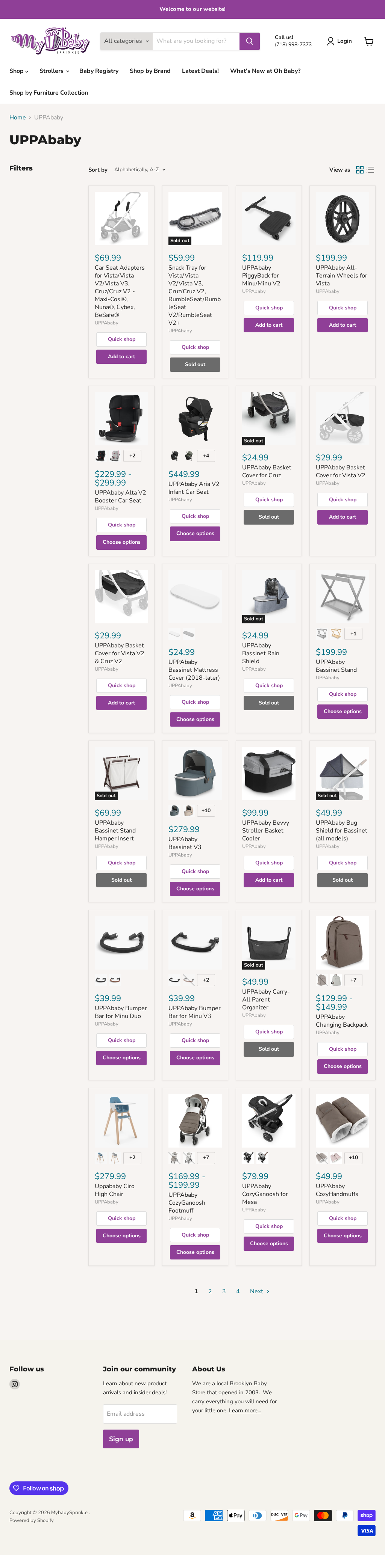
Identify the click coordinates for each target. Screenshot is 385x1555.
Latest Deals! (200, 71)
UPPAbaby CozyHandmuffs (337, 1190)
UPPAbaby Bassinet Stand (336, 666)
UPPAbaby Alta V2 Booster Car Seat (120, 497)
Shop (17, 71)
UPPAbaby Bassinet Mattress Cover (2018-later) (194, 670)
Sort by (98, 170)
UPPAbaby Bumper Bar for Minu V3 (194, 1012)
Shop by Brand (150, 71)
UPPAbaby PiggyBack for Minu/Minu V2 (261, 276)
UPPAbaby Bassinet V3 (185, 843)
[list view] (370, 169)
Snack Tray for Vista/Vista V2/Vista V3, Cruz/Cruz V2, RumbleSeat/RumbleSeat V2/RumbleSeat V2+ (194, 295)
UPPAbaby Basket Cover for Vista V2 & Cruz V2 (119, 653)
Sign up (121, 1438)
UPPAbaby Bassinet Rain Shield (260, 653)
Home (17, 117)
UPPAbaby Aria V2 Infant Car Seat (194, 488)
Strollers (52, 71)
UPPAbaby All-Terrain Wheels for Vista (341, 276)
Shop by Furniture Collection (48, 93)
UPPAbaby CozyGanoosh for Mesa (265, 1194)
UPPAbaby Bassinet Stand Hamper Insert (115, 831)
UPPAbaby (106, 323)
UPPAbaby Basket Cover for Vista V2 (340, 471)
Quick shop (121, 339)
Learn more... (245, 1410)
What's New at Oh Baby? (265, 71)
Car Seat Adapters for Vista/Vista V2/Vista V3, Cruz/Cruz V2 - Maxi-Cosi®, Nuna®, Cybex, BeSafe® (120, 291)
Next (257, 1291)
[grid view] (360, 169)
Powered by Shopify (31, 1520)
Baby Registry (98, 71)
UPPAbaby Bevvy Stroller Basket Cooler (265, 831)
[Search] (249, 41)
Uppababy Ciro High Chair (115, 1190)
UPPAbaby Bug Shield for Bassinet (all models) (341, 831)
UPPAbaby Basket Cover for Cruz (266, 471)
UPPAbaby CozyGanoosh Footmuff (186, 1203)
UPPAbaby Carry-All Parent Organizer (266, 1000)
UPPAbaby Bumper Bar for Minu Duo (121, 1012)
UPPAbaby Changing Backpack (342, 1021)
